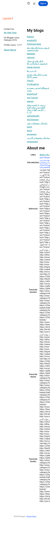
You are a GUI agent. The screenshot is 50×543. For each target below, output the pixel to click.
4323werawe (33, 119)
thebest (30, 37)
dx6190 (43, 157)
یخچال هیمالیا (42, 166)
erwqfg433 (32, 40)
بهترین (47, 160)
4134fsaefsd (33, 84)
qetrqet (30, 101)
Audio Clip (44, 155)
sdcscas (31, 57)
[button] (29, 4)
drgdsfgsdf (32, 94)
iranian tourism (33, 67)
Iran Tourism (32, 98)
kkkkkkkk (31, 54)
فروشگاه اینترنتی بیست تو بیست (38, 89)
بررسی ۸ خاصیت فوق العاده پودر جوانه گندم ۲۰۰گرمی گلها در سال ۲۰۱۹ (36, 109)
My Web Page (10, 33)
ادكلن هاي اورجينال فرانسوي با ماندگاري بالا (37, 62)
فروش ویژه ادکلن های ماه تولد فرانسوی (38, 49)
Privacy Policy (31, 516)
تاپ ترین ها (31, 71)
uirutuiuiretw (32, 141)
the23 (29, 130)
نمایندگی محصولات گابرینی (38, 138)
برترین (42, 160)
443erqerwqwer (34, 44)
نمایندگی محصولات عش (37, 123)
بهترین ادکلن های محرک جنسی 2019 (37, 75)
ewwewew (32, 134)
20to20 (30, 80)
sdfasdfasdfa (33, 116)
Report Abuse (10, 50)
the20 (29, 127)
